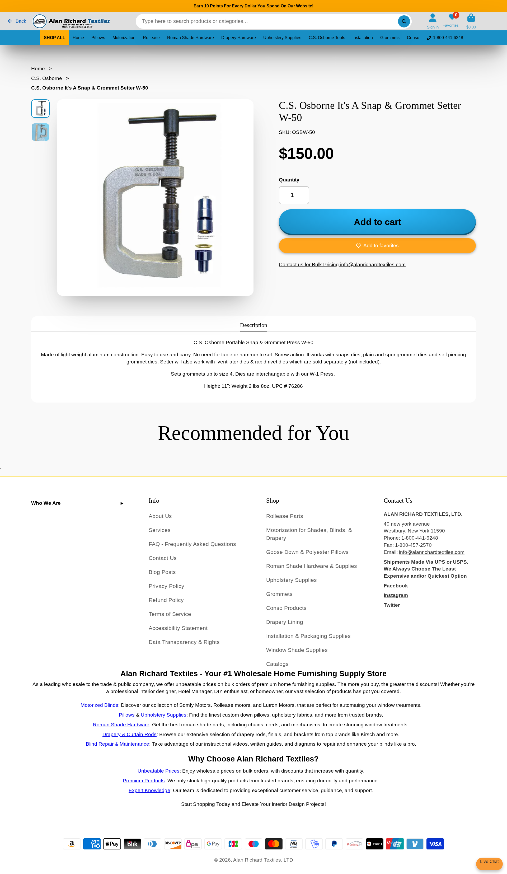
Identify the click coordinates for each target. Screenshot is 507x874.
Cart (471, 21)
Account (433, 21)
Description (253, 325)
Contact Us (163, 558)
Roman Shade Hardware (190, 37)
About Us (160, 516)
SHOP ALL (54, 37)
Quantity (289, 180)
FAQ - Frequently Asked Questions (192, 544)
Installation (363, 37)
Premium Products (144, 780)
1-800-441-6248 (448, 37)
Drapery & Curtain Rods (129, 734)
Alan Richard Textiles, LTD (263, 860)
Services (160, 530)
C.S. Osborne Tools (327, 37)
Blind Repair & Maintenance (117, 744)
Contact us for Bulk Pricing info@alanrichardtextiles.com (342, 264)
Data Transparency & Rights (184, 642)
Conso (413, 37)
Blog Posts (162, 572)
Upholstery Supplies (282, 37)
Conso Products (286, 608)
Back (20, 21)
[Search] (404, 21)
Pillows (98, 37)
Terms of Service (170, 614)
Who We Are (46, 503)
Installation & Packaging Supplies (308, 636)
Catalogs (277, 664)
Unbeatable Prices (159, 771)
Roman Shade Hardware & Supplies (311, 566)
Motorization (123, 37)
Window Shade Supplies (297, 650)
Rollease (151, 37)
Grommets (390, 37)
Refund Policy (166, 600)
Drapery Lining (284, 622)
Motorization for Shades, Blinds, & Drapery (309, 534)
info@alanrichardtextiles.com (431, 552)
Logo (70, 21)
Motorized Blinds (99, 705)
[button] (377, 245)
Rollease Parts (284, 516)
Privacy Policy (166, 586)
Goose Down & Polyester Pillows (307, 552)
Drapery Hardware (238, 37)
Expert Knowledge (149, 790)
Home (78, 37)
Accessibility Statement (178, 628)
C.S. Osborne (46, 78)
